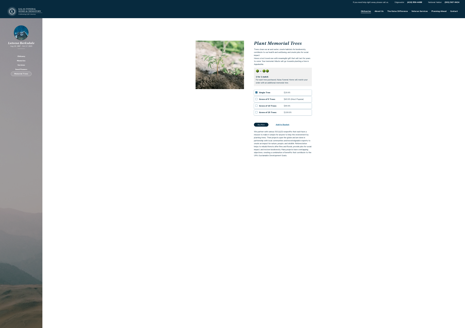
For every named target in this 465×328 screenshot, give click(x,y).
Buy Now (261, 125)
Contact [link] (454, 11)
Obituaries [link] (366, 11)
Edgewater (399, 2)
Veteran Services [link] (419, 11)
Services (21, 65)
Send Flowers (21, 69)
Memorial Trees (21, 74)
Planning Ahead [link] (439, 11)
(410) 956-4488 (414, 2)
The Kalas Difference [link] (397, 11)
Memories (21, 61)
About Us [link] (379, 11)
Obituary (21, 56)
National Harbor (435, 2)
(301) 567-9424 (452, 2)
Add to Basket (282, 124)
